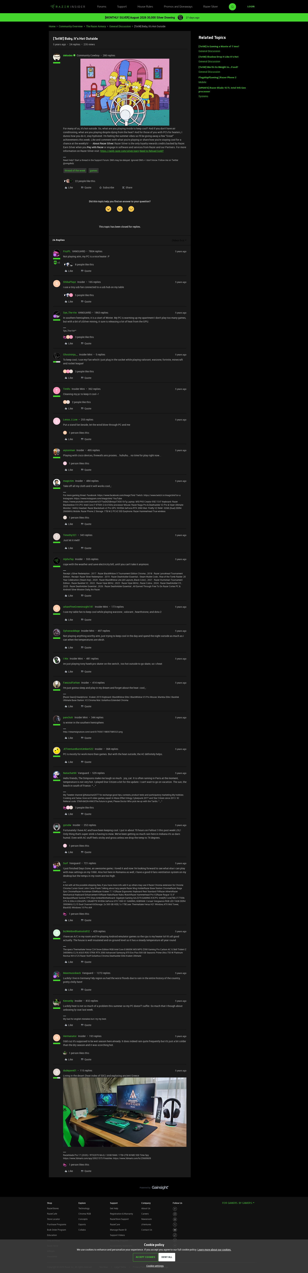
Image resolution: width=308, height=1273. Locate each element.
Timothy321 (70, 535)
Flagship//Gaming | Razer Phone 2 (217, 77)
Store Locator (53, 1219)
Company (146, 1203)
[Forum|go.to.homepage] (67, 6)
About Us (145, 1208)
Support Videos (117, 1235)
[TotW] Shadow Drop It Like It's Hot (218, 57)
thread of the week (75, 170)
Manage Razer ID (118, 1229)
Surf (65, 863)
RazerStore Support (119, 1219)
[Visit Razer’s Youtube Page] (175, 1230)
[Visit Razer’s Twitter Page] (175, 1224)
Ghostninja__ (70, 354)
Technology (83, 1208)
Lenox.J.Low (70, 419)
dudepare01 (69, 1070)
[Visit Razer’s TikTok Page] (175, 1235)
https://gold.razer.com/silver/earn (119, 151)
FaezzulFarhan (71, 682)
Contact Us (146, 1229)
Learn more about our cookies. (214, 1249)
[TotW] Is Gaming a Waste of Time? (219, 46)
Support (122, 6)
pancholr (68, 717)
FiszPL (67, 251)
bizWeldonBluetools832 (76, 931)
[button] (251, 6)
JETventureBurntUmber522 (78, 749)
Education (52, 1235)
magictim (68, 480)
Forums (101, 6)
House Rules (145, 6)
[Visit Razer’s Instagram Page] (175, 1214)
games (93, 170)
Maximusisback (72, 973)
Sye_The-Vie (70, 312)
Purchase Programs (56, 1224)
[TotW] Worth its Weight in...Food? (218, 67)
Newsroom (146, 1219)
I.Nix (65, 658)
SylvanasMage (71, 630)
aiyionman (69, 450)
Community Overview (71, 26)
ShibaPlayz (69, 282)
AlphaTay (68, 559)
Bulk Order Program (56, 1229)
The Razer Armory (96, 26)
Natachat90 (69, 773)
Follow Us (177, 1203)
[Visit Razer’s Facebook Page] (175, 1209)
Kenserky (68, 1000)
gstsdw (67, 825)
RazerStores (53, 1208)
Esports (82, 1224)
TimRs (66, 389)
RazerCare (115, 1224)
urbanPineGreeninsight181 (78, 606)
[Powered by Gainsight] (154, 1188)
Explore (82, 1203)
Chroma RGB (84, 1213)
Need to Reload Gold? (152, 151)
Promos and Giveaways (178, 6)
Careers (145, 1213)
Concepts (83, 1219)
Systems (203, 96)
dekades (68, 55)
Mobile (202, 82)
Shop (49, 1203)
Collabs (82, 1229)
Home (52, 26)
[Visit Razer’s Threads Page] (175, 1219)
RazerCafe (52, 1213)
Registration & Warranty (121, 1213)
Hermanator (70, 1036)
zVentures (146, 1224)
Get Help (114, 1208)
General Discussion (120, 26)
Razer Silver (210, 6)
